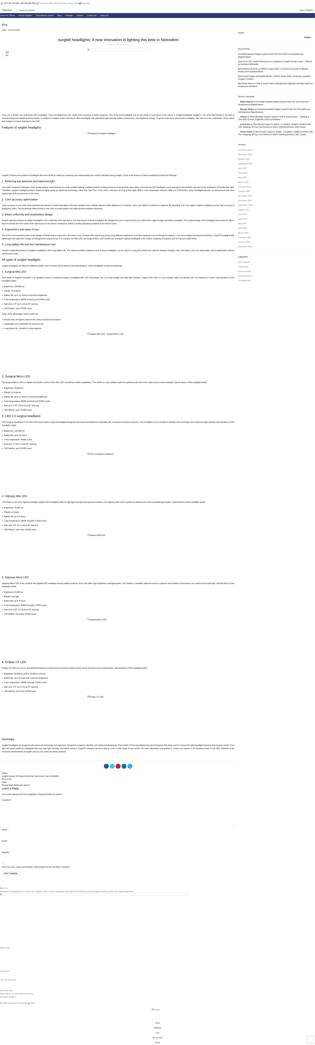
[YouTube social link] (312, 4)
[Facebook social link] (306, 4)
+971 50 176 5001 (11, 3)
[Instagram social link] (309, 4)
